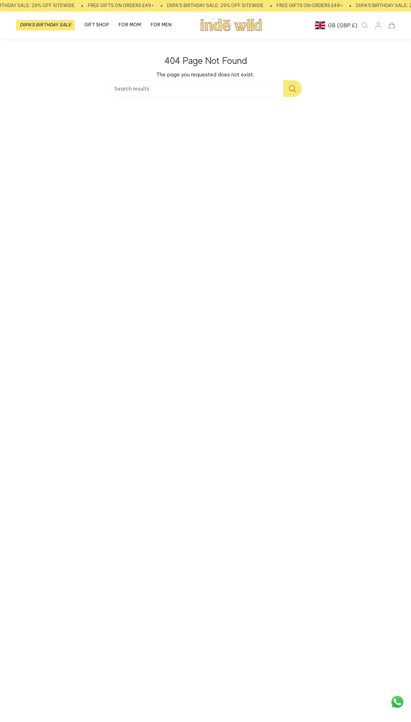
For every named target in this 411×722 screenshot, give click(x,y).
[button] (45, 25)
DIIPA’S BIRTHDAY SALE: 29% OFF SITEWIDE (215, 5)
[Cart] (391, 25)
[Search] (292, 88)
